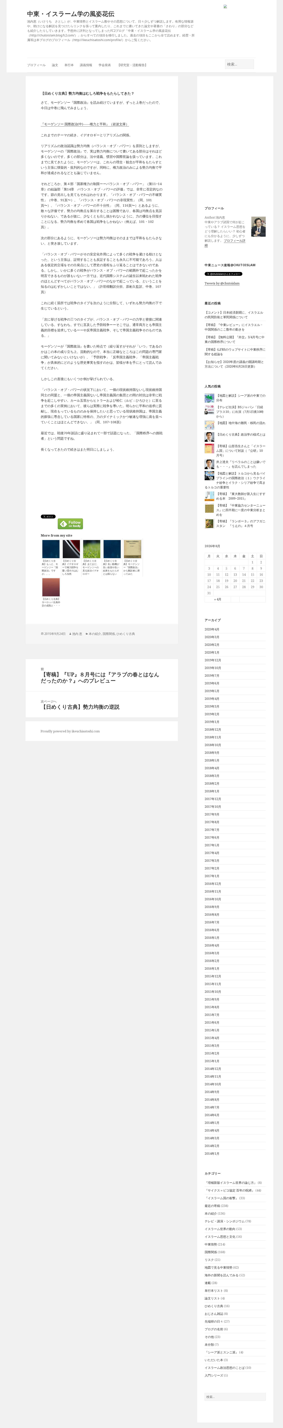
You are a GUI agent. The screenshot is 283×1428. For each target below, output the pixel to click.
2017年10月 (213, 806)
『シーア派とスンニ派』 (222, 1352)
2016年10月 (213, 899)
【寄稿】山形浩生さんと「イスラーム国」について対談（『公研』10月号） (240, 450)
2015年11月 (213, 984)
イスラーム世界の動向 (220, 1229)
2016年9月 (212, 907)
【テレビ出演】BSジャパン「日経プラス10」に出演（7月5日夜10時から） (240, 411)
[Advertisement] (235, 140)
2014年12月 (213, 1069)
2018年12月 (213, 729)
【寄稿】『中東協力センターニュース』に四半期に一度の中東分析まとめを (240, 510)
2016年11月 (213, 891)
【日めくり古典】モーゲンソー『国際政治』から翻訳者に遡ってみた (131, 567)
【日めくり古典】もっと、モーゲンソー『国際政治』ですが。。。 (50, 567)
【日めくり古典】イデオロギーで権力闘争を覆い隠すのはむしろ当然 (70, 567)
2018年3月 (212, 776)
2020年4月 (212, 629)
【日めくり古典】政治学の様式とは (240, 434)
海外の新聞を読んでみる (222, 1275)
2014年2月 (212, 1146)
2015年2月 (212, 1053)
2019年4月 (212, 699)
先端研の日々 (214, 1321)
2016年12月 (213, 884)
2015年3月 (212, 1045)
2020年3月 (212, 637)
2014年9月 (212, 1092)
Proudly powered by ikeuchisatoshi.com (70, 731)
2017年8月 (212, 822)
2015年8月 (212, 1007)
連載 (208, 1283)
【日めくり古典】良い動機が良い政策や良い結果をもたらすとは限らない (111, 567)
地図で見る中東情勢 (218, 1267)
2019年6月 (212, 683)
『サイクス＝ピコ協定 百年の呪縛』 (230, 1190)
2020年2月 (212, 645)
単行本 (69, 65)
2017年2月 (212, 868)
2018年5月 (212, 760)
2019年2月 (212, 714)
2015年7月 (212, 1015)
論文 (55, 65)
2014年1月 (212, 1153)
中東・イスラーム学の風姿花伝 (70, 13)
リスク (209, 1260)
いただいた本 (214, 1360)
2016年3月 (212, 953)
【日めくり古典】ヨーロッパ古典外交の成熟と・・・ (51, 602)
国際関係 (211, 1252)
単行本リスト (214, 1290)
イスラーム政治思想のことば (225, 1368)
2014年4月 (212, 1130)
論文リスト (212, 1298)
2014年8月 (212, 1099)
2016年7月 (212, 922)
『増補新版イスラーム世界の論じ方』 (231, 1183)
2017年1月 (212, 876)
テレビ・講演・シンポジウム (225, 1221)
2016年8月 (212, 914)
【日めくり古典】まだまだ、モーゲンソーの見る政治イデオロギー (91, 567)
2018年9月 (212, 753)
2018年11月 (213, 737)
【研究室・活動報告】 (132, 65)
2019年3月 (212, 706)
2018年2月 (212, 783)
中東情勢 (211, 1244)
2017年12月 (213, 799)
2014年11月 (213, 1076)
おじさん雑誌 (214, 1314)
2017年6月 (212, 837)
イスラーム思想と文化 (220, 1236)
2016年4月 (212, 945)
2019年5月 (212, 691)
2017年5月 (212, 845)
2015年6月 (212, 1022)
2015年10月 (213, 992)
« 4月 (217, 599)
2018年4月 (212, 768)
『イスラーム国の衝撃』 (222, 1198)
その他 (209, 1337)
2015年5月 (212, 1030)
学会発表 (105, 65)
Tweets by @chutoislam (222, 283)
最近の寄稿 (212, 1206)
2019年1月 (212, 722)
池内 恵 (77, 634)
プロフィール (36, 65)
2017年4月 (212, 853)
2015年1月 (212, 1061)
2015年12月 (213, 976)
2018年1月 (212, 791)
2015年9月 (212, 999)
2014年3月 (212, 1138)
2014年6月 (212, 1115)
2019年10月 (213, 668)
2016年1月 (212, 968)
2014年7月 (212, 1107)
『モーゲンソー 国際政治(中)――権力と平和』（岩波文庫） (85, 124)
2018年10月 (213, 745)
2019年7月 (212, 675)
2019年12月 (213, 660)
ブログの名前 (214, 1329)
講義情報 (86, 65)
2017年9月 (212, 814)
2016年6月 (212, 930)
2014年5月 (212, 1123)
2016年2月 (212, 961)
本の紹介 (211, 1213)
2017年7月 (212, 830)
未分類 (209, 1344)
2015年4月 (212, 1038)
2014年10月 (213, 1084)
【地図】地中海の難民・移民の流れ (240, 423)
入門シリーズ (214, 1375)
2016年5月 (212, 938)
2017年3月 (212, 860)
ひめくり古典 (214, 1306)
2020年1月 (212, 652)
